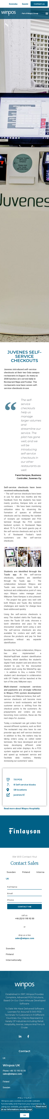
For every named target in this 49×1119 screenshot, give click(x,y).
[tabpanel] (24, 914)
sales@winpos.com (24, 938)
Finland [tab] (26, 872)
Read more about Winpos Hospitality (22, 808)
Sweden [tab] (11, 872)
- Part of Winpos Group (29, 13)
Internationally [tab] (13, 960)
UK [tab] (7, 878)
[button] (47, 13)
